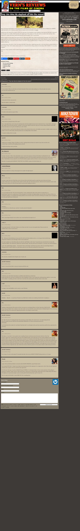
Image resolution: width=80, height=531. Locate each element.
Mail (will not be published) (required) (7, 385)
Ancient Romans (6, 166)
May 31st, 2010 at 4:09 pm (6, 235)
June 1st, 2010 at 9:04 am (6, 295)
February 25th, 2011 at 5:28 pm (7, 361)
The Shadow (62, 213)
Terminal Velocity (6, 64)
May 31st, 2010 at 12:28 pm (6, 119)
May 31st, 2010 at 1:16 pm (6, 140)
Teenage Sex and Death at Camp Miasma (69, 174)
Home (11, 10)
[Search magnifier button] (39, 11)
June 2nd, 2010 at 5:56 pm (6, 351)
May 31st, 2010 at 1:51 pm (6, 153)
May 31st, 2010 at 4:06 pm (6, 224)
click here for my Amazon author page (69, 54)
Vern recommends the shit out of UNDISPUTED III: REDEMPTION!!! (44, 79)
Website (2, 389)
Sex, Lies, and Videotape (8, 63)
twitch (37, 30)
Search (26, 10)
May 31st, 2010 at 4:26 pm (6, 263)
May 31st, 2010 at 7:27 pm (6, 273)
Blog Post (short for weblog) (37, 72)
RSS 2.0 (9, 74)
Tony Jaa (8, 70)
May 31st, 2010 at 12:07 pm (6, 86)
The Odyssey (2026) (63, 229)
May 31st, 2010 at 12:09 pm (6, 97)
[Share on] (32, 59)
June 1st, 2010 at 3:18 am (6, 285)
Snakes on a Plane (6, 66)
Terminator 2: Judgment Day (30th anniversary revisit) (69, 214)
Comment (2, 392)
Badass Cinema (16, 10)
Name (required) (3, 382)
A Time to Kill (62, 228)
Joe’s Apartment (62, 215)
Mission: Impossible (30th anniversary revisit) (67, 230)
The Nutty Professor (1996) (64, 236)
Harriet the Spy (62, 232)
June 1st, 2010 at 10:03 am (6, 305)
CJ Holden (61, 147)
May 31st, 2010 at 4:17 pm (6, 254)
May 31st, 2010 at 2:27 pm (6, 204)
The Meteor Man (67, 147)
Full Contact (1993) (63, 211)
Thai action (3, 70)
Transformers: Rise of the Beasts (65, 212)
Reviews (22, 10)
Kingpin (66, 167)
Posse (4, 67)
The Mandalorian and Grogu (64, 227)
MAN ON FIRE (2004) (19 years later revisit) (70, 151)
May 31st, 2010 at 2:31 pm (6, 215)
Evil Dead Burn (66, 163)
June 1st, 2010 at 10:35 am (6, 333)
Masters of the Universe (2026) (65, 218)
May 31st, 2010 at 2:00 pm (6, 190)
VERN (61, 184)
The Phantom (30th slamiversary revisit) (66, 210)
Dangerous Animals (63, 222)
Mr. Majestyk (5, 151)
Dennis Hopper (4, 79)
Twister (61, 233)
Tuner (61, 209)
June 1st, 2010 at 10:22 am (6, 317)
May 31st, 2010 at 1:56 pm (6, 177)
